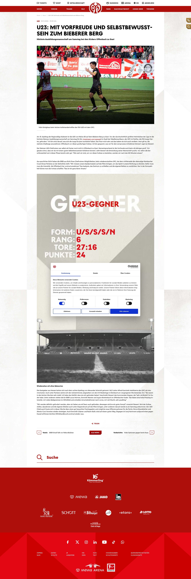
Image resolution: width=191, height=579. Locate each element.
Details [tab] (95, 273)
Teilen (96, 423)
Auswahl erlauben (95, 311)
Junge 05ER (138, 9)
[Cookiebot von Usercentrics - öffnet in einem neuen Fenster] (129, 266)
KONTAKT (95, 554)
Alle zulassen (124, 311)
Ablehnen (67, 311)
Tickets (43, 3)
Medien (83, 554)
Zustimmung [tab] (65, 273)
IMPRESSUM (40, 554)
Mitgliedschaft (77, 3)
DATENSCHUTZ (54, 554)
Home (38, 15)
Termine (150, 9)
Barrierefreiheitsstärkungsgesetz (140, 554)
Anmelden (149, 3)
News (39, 9)
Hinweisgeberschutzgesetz (112, 554)
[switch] (84, 303)
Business (114, 3)
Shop (58, 3)
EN (137, 3)
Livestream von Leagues (92, 139)
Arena (128, 3)
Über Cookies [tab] (125, 273)
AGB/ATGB (70, 555)
